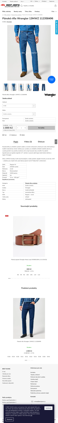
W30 (17, 357)
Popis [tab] (16, 141)
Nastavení (9, 419)
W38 (44, 357)
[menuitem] (6, 11)
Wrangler (9, 22)
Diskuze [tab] (41, 141)
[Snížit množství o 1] (17, 128)
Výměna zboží (34, 379)
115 (39, 275)
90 (21, 275)
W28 (8, 357)
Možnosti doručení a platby (38, 377)
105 (31, 275)
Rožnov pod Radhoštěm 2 (9, 402)
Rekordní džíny (6, 376)
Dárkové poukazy (35, 386)
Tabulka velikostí (7, 98)
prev (3, 246)
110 (35, 275)
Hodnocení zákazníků (8, 383)
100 (27, 275)
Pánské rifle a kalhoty (31, 183)
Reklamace (33, 384)
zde (31, 415)
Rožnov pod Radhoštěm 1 (9, 400)
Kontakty (4, 1)
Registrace (51, 1)
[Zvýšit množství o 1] (25, 128)
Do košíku (41, 128)
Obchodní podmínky (36, 391)
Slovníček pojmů (6, 381)
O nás (3, 371)
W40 (48, 357)
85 (18, 275)
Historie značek (6, 378)
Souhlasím (48, 408)
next (54, 246)
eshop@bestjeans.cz (39, 401)
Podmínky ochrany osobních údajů (40, 393)
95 (24, 275)
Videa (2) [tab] (28, 141)
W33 (30, 357)
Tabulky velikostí (14, 1)
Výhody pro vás (6, 374)
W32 (26, 357)
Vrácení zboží (34, 381)
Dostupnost (34, 388)
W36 (39, 357)
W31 (22, 357)
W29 (13, 357)
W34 (35, 357)
